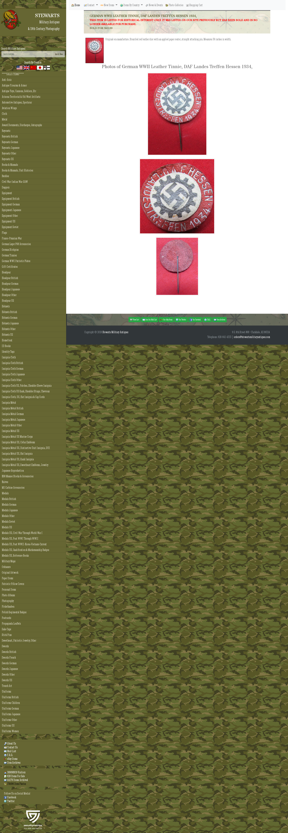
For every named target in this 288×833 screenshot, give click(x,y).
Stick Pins (7, 635)
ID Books (6, 346)
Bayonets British (10, 136)
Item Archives (13, 763)
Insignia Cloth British (12, 363)
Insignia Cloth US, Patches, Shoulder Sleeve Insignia (27, 386)
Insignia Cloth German (12, 369)
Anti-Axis (7, 80)
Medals (5, 493)
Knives (5, 482)
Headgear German (10, 284)
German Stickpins (10, 250)
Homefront (7, 340)
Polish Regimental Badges (14, 612)
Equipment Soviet (10, 227)
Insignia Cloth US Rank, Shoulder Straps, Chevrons (26, 391)
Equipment (7, 193)
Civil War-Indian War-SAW (15, 182)
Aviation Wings (9, 108)
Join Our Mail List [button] (151, 319)
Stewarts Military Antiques (115, 332)
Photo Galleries (175, 5)
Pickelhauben (8, 606)
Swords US (7, 680)
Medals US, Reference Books (15, 555)
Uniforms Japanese (11, 714)
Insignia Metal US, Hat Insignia (17, 453)
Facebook (11, 797)
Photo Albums (8, 595)
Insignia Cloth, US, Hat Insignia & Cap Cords (23, 397)
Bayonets (6, 131)
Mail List (11, 751)
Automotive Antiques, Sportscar (17, 102)
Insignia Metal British (12, 408)
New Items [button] (109, 5)
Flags (4, 233)
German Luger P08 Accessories (16, 244)
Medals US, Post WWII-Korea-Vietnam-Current (24, 544)
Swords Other (8, 674)
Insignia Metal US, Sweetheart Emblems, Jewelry (25, 465)
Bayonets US (8, 159)
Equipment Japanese (11, 210)
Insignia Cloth (9, 357)
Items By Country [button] (131, 5)
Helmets (6, 306)
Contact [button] (91, 5)
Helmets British (9, 312)
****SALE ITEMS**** (13, 74)
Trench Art (7, 686)
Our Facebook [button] (196, 319)
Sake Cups (6, 629)
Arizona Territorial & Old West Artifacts (21, 97)
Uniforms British (10, 697)
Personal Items (9, 589)
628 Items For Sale (16, 776)
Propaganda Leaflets (11, 623)
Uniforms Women (10, 731)
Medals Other (8, 516)
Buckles (5, 176)
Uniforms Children (11, 703)
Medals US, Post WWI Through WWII (20, 538)
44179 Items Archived (17, 780)
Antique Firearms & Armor (14, 85)
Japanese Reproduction (13, 470)
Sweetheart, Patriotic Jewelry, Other (19, 640)
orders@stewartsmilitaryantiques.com (252, 337)
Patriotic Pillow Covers (13, 584)
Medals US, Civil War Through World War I (22, 533)
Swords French (9, 657)
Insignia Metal (9, 403)
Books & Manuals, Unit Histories (17, 170)
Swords (5, 646)
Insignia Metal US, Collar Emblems (18, 442)
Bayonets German (10, 142)
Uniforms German (10, 708)
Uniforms (6, 691)
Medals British (9, 499)
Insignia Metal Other (12, 425)
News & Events (155, 5)
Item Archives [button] (220, 319)
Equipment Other (10, 216)
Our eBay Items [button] (167, 319)
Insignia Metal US (10, 431)
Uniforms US (8, 725)
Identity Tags (8, 352)
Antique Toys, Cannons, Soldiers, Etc (19, 91)
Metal (4, 119)
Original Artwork (10, 572)
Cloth (4, 114)
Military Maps (9, 561)
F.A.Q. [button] (208, 319)
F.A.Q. (10, 755)
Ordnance (6, 567)
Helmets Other (9, 329)
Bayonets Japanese (11, 148)
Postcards (6, 618)
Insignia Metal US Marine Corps (17, 436)
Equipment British (10, 199)
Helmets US (7, 335)
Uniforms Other (9, 720)
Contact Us (12, 747)
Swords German (9, 663)
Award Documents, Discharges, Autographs (22, 125)
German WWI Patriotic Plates (16, 261)
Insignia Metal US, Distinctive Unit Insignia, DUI (26, 448)
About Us (11, 743)
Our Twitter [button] (182, 319)
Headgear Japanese (11, 289)
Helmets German (9, 318)
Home (77, 5)
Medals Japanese (10, 510)
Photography (8, 601)
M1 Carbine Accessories (13, 487)
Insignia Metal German (13, 414)
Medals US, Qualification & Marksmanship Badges (25, 550)
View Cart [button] (136, 319)
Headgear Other (9, 295)
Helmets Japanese (10, 323)
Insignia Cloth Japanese (13, 374)
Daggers (6, 187)
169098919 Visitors (16, 772)
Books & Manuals (10, 165)
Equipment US (8, 221)
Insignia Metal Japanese (13, 419)
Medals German (9, 504)
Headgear (6, 272)
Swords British (9, 652)
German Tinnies (9, 255)
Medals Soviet (8, 521)
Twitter (10, 801)
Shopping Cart (196, 5)
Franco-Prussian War (12, 238)
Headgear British (10, 278)
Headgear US (8, 301)
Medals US (7, 527)
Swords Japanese (10, 669)
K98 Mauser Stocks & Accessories (18, 476)
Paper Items (7, 578)
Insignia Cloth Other (12, 380)
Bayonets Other (9, 153)
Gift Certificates (10, 267)
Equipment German (11, 204)
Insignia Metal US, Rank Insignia (18, 459)
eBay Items (12, 759)
